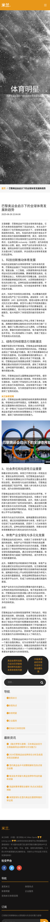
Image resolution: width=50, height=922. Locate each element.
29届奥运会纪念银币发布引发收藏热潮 (38, 665)
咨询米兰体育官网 (17, 728)
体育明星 (13, 713)
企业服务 (13, 721)
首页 (4, 188)
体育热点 (13, 705)
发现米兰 (13, 698)
